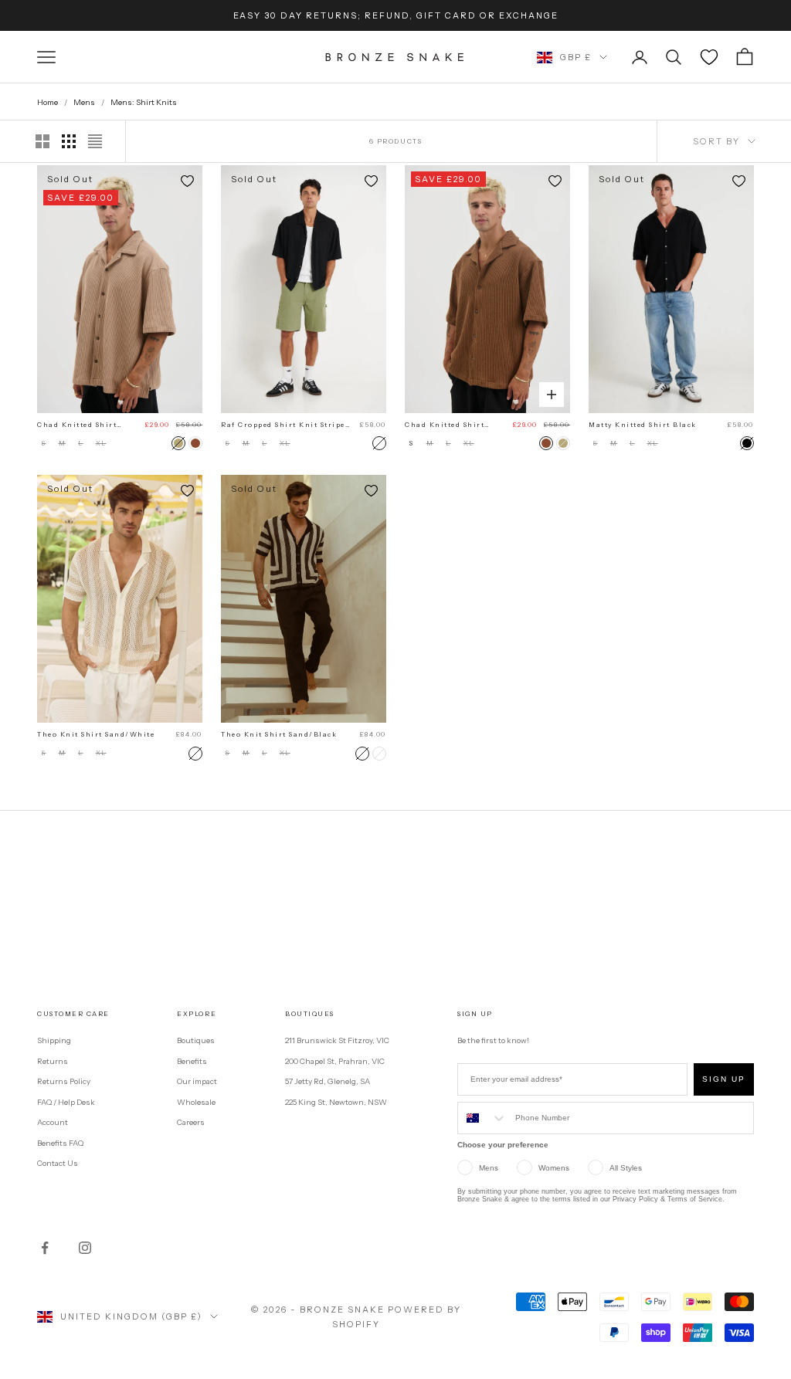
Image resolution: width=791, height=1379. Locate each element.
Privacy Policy (635, 1199)
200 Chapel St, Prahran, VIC (335, 1061)
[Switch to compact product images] (95, 141)
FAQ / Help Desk (66, 1102)
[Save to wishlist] (186, 180)
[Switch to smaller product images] (69, 141)
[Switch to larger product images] (42, 141)
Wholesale (196, 1102)
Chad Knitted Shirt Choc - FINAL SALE (445, 425)
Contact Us (57, 1163)
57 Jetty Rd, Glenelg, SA (327, 1081)
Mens (84, 102)
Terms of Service (694, 1199)
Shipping (54, 1040)
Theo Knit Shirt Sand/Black (279, 734)
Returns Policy (63, 1081)
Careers (191, 1122)
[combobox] (483, 1118)
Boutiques (196, 1040)
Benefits (192, 1061)
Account (52, 1122)
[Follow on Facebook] (45, 1247)
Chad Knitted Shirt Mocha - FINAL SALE (80, 425)
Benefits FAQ (60, 1143)
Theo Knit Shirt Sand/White (95, 734)
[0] (709, 57)
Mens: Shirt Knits (143, 102)
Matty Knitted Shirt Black (643, 425)
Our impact (197, 1081)
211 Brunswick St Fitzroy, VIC (337, 1040)
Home (47, 102)
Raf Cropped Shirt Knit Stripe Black (283, 425)
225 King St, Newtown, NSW (336, 1102)
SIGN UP (723, 1079)
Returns (52, 1061)
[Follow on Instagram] (85, 1247)
